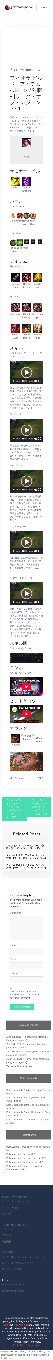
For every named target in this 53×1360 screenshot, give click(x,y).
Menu (43, 7)
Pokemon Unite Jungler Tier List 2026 (25, 1162)
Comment (15, 913)
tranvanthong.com (41, 1351)
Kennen (26, 739)
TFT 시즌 (6, 1235)
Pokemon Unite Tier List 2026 (21, 1154)
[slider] (24, 381)
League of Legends (14, 1197)
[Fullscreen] (39, 381)
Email (13, 959)
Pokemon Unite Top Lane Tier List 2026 (26, 1158)
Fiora (26, 150)
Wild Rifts (8, 1252)
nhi (15, 70)
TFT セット (8, 1229)
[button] (26, 372)
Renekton (15, 745)
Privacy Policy (33, 1345)
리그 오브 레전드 (10, 1207)
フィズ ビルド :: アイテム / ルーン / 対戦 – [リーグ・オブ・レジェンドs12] (39, 807)
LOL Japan (18, 778)
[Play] (13, 381)
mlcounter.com (22, 1355)
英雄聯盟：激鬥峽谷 (12, 1269)
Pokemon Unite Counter (14, 1291)
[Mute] (35, 381)
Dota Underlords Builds (14, 1284)
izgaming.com (7, 1355)
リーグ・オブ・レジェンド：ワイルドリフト (24, 1257)
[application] (26, 372)
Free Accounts (20, 1325)
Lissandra (38, 741)
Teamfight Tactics (14, 1224)
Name (13, 945)
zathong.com (24, 1351)
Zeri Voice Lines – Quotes (19, 1066)
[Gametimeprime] (19, 7)
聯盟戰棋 (6, 1241)
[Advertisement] (26, 50)
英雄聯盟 (6, 1214)
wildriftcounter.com (40, 1355)
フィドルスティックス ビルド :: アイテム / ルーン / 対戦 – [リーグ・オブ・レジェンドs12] (14, 808)
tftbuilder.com (6, 1358)
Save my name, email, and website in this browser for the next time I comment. (25, 994)
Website (14, 973)
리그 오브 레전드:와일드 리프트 (18, 1263)
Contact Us (18, 1345)
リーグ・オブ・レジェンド (15, 1201)
